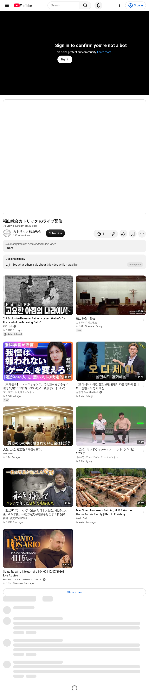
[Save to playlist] (133, 234)
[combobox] (64, 5)
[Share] (123, 234)
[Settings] (119, 5)
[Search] (85, 5)
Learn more (104, 52)
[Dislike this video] (112, 234)
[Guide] (7, 5)
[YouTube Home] (23, 5)
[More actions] (142, 234)
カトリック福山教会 (27, 231)
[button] (74, 262)
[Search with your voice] (98, 5)
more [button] (9, 247)
